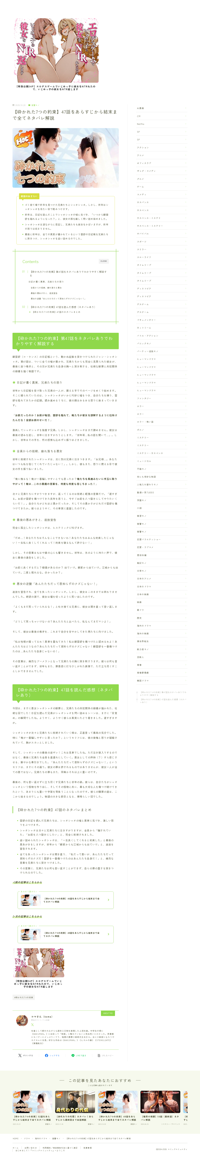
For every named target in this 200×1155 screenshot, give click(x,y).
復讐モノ (35, 105)
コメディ (142, 194)
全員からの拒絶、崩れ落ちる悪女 (46, 287)
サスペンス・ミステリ (149, 218)
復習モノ (142, 515)
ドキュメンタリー (146, 319)
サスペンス (143, 210)
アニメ (140, 155)
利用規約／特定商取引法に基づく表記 (60, 1147)
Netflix (140, 123)
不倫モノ (142, 468)
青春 (139, 664)
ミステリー (143, 437)
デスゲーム (143, 304)
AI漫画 (140, 108)
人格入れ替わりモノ (147, 484)
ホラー (140, 406)
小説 (139, 508)
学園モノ (142, 500)
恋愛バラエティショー (149, 539)
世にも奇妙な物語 (146, 476)
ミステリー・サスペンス (150, 453)
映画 (139, 602)
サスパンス (143, 202)
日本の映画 (143, 594)
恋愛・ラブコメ (145, 547)
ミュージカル (144, 461)
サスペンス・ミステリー (150, 225)
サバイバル (143, 233)
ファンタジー (144, 398)
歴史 (139, 617)
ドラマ (27, 1138)
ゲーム (140, 186)
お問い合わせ (31, 1147)
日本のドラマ (144, 586)
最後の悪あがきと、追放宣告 (44, 293)
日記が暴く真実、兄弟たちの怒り (46, 281)
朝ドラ (140, 609)
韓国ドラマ (143, 680)
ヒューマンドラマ (146, 359)
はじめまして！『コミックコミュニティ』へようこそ (40, 1150)
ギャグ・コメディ (146, 170)
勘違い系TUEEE (145, 492)
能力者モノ (143, 649)
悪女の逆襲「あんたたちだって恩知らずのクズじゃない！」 (58, 298)
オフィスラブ (144, 163)
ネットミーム (144, 327)
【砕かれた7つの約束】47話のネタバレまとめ (56, 311)
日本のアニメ (144, 578)
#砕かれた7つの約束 (23, 997)
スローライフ (144, 257)
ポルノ (140, 429)
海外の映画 (143, 633)
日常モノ (142, 570)
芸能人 (140, 657)
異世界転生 (143, 641)
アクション (143, 147)
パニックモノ (144, 343)
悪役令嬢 (142, 555)
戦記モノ (142, 562)
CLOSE (104, 261)
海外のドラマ (144, 625)
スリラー (142, 249)
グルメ (140, 178)
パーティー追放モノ (147, 351)
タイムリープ (144, 264)
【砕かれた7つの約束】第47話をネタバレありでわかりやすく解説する (68, 273)
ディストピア (144, 288)
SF (138, 131)
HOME (16, 1138)
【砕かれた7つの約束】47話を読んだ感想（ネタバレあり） (63, 307)
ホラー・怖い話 (145, 421)
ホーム (15, 1147)
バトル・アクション (147, 335)
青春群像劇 (143, 672)
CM (138, 116)
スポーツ (142, 241)
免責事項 (87, 1147)
